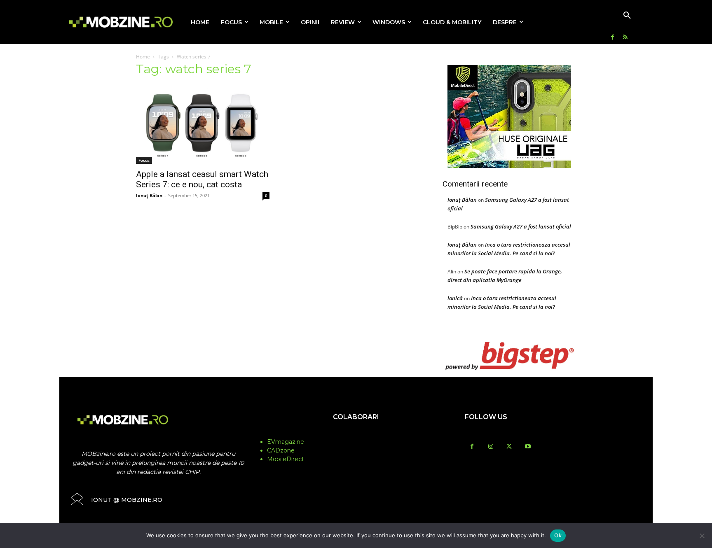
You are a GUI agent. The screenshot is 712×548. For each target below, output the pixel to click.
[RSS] (625, 37)
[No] (702, 536)
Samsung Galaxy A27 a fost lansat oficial (521, 226)
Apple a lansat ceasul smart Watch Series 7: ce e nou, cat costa (202, 179)
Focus (144, 160)
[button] (627, 15)
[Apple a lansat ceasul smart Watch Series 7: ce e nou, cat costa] (202, 124)
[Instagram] (490, 447)
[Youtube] (527, 447)
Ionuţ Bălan (149, 195)
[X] (509, 447)
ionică (455, 298)
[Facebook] (612, 37)
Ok (558, 535)
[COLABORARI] (356, 433)
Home (143, 56)
